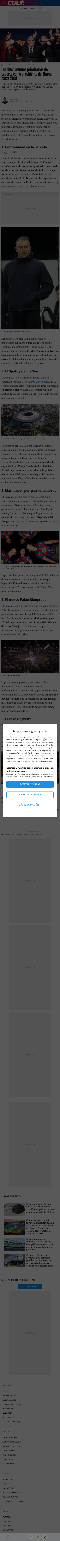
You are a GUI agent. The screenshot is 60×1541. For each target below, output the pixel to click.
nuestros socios (40, 737)
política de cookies (29, 761)
